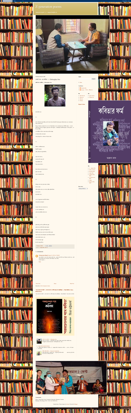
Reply (40, 261)
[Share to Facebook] (50, 246)
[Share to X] (48, 246)
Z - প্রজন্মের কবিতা (41, 247)
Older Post (72, 283)
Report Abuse (81, 104)
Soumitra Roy (83, 88)
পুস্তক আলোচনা (91, 95)
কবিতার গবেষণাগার (92, 169)
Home (55, 283)
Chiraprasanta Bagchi (43, 255)
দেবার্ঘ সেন (46, 247)
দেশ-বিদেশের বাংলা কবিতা (92, 178)
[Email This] (46, 246)
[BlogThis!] (47, 246)
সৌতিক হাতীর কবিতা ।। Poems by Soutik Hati (50, 351)
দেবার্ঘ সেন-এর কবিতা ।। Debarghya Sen (49, 339)
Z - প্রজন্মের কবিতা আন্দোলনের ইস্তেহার (43, 346)
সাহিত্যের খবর (91, 97)
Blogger (76, 404)
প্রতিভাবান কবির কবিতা (91, 175)
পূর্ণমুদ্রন (90, 180)
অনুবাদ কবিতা (91, 173)
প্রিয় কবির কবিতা (92, 171)
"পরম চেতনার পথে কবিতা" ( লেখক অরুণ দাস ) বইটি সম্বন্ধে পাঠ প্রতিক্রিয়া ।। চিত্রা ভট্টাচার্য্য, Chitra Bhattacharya (54, 290)
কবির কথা (81, 99)
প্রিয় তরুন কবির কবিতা (91, 182)
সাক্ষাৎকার (81, 100)
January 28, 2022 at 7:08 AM (53, 255)
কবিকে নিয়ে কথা (82, 95)
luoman (67, 404)
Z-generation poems (48, 6)
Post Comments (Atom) (45, 286)
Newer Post (38, 283)
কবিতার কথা (82, 97)
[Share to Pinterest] (51, 246)
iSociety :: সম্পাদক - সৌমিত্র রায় (86, 90)
